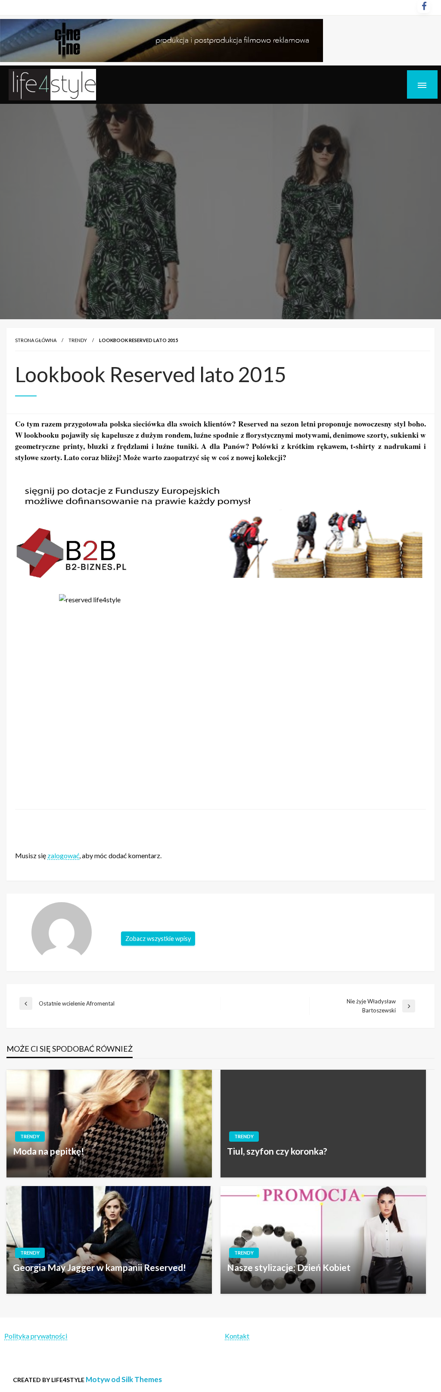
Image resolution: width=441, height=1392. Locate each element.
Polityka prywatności (35, 1336)
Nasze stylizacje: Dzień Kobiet (289, 1267)
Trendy (77, 340)
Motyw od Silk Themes (124, 1379)
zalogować (63, 855)
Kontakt (237, 1336)
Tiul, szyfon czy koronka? (277, 1151)
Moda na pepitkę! (48, 1151)
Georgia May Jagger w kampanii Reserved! (99, 1267)
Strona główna (35, 340)
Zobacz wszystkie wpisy (158, 938)
